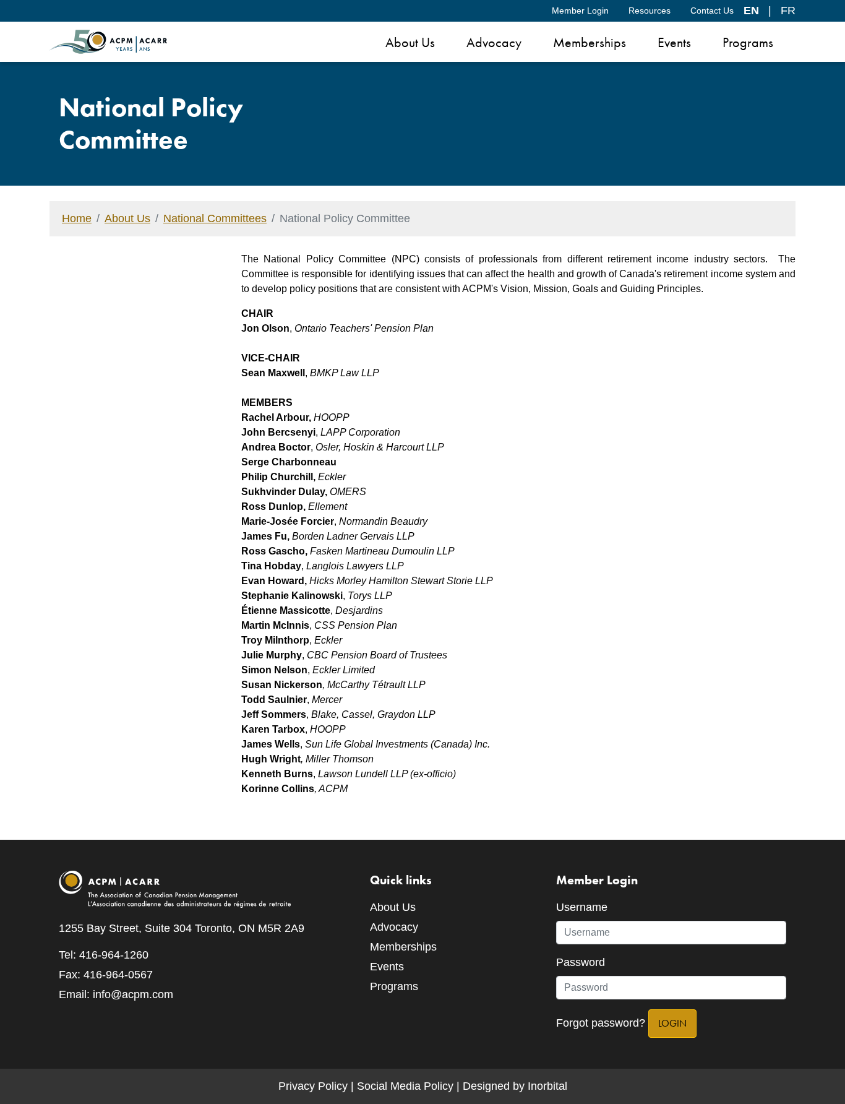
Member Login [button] (580, 10)
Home (77, 218)
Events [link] (674, 42)
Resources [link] (649, 10)
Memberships (403, 947)
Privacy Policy (313, 1086)
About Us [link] (410, 42)
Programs (394, 986)
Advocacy (394, 927)
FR (788, 10)
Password (580, 962)
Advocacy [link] (493, 42)
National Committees (215, 218)
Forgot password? (600, 1023)
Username (581, 907)
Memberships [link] (589, 42)
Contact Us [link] (712, 10)
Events (387, 966)
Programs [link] (748, 42)
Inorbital (547, 1086)
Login (672, 1023)
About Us (127, 218)
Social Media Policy (405, 1086)
